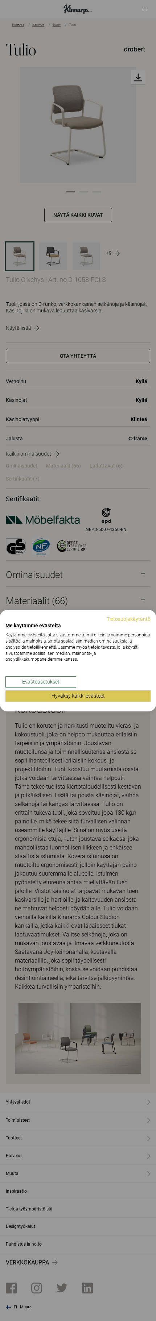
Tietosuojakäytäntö (129, 619)
